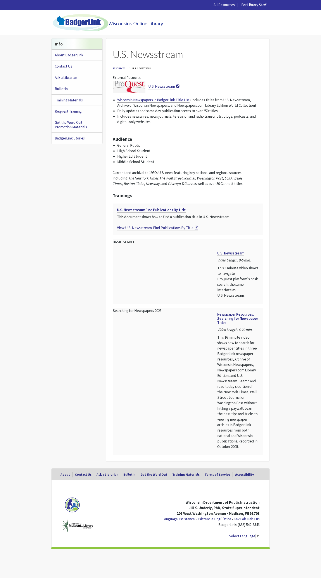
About (65, 474)
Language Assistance (178, 519)
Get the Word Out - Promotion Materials (71, 124)
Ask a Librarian (66, 77)
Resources (119, 68)
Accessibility (244, 474)
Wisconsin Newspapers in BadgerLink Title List (153, 99)
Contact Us (63, 66)
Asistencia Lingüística (214, 519)
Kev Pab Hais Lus (247, 519)
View (155, 227)
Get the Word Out (153, 474)
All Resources (224, 4)
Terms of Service (217, 474)
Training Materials (69, 100)
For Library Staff (253, 4)
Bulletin (61, 88)
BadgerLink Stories (70, 138)
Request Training (68, 111)
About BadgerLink (69, 55)
